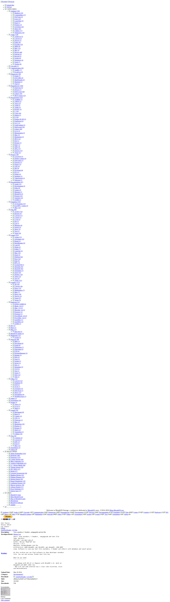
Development (79, 512)
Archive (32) (18, 211)
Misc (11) (17, 446)
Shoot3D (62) (18, 269)
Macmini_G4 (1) (19, 310)
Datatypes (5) (18, 88)
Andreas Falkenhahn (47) (18, 463)
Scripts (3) (13, 402)
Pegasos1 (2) (18, 312)
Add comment (5, 600)
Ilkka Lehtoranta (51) (17, 461)
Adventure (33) (19, 239)
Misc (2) (17, 422)
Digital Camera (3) (20, 158)
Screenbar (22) (19, 27)
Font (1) (17, 444)
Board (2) (17, 241)
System (97, 514)
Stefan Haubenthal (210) (18, 453)
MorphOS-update (25, 514)
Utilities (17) (18, 31)
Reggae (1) (17, 143)
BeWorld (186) (15, 455)
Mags (6, 514)
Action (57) (18, 237)
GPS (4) (17, 166)
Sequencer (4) (18, 60)
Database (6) (18, 383)
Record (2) (17, 56)
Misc (13, 514)
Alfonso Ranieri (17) (17, 487)
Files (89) (13, 210)
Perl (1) (16, 141)
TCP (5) (17, 369)
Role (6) (17, 261)
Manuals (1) (18, 192)
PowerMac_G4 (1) (20, 318)
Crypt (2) (17, 219)
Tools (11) (17, 152)
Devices (91, 512)
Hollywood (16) (19, 127)
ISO (167, 512)
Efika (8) (17, 188)
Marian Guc (17, 534)
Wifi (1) (16, 377)
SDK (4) (17, 147)
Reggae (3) (17, 428)
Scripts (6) (17, 58)
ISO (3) (12, 326)
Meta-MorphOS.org (16, 497)
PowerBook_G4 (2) (20, 316)
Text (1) (16, 231)
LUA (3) (17, 131)
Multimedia (38, 514)
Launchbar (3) (18, 21)
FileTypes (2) (18, 17)
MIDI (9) (17, 46)
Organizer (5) (18, 389)
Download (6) (18, 343)
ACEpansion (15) (20, 204)
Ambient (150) (15, 11)
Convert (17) (18, 215)
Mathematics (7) (19, 290)
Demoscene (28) (15, 74)
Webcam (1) (18, 180)
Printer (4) (17, 174)
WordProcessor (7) (20, 396)
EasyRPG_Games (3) (21, 206)
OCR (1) (17, 387)
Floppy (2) (17, 164)
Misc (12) (17, 48)
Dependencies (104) (16, 86)
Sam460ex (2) (18, 322)
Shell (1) (17, 408)
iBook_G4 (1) (18, 306)
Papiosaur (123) (15, 457)
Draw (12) (17, 288)
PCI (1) (16, 172)
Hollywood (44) (19, 92)
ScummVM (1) (19, 265)
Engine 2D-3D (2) (20, 119)
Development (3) (19, 186)
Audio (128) (14, 34)
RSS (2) (17, 357)
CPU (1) (17, 418)
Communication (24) (17, 68)
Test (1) (16, 371)
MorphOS (91, 510)
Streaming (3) (18, 367)
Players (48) (18, 52)
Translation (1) (19, 432)
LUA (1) (17, 406)
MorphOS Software (16, 503)
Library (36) (18, 93)
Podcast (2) (18, 54)
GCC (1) (17, 123)
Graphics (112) (15, 282)
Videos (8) (13, 449)
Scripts (89, 514)
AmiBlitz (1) (18, 99)
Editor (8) (17, 42)
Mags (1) (13, 328)
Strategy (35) (18, 274)
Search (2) (17, 227)
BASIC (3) (17, 109)
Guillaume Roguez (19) (17, 483)
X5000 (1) (17, 200)
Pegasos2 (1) (18, 314)
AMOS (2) (17, 101)
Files (127, 512)
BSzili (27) (13, 471)
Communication (38, 512)
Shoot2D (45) (18, 267)
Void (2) (17, 84)
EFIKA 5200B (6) (20, 304)
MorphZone (14, 501)
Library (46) (18, 129)
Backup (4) (18, 213)
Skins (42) (17, 29)
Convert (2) (18, 38)
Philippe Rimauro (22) (17, 477)
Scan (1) (17, 359)
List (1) (16, 223)
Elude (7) (17, 76)
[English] (4, 1)
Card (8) (17, 245)
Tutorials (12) (18, 198)
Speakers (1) (18, 176)
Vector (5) (17, 300)
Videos (126, 514)
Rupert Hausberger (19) (17, 481)
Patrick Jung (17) (15, 491)
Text (106, 514)
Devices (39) (14, 154)
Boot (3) (17, 414)
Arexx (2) (17, 103)
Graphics (146, 512)
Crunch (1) (17, 217)
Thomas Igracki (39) (16, 467)
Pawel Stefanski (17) (17, 489)
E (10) (16, 117)
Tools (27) (17, 298)
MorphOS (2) (18, 194)
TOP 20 (9, 7)
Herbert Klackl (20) (16, 479)
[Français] (10, 1)
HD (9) (16, 168)
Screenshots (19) (15, 400)
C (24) (16, 111)
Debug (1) (17, 115)
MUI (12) (17, 139)
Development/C (18, 574)
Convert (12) (18, 381)
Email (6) (17, 345)
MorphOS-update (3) (17, 333)
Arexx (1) (17, 404)
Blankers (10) (18, 13)
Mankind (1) (18, 82)
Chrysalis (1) (14, 66)
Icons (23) (17, 19)
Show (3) (17, 229)
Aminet (12, 505)
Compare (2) (18, 438)
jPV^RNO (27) (15, 469)
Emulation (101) (15, 202)
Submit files (10, 5)
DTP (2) (17, 385)
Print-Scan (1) (18, 390)
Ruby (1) (17, 145)
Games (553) (14, 235)
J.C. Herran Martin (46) (17, 465)
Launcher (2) (18, 251)
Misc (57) (13, 330)
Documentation (104, 512)
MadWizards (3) (19, 80)
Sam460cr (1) (18, 320)
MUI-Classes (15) (20, 95)
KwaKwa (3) (18, 72)
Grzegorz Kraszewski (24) (18, 473)
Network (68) (14, 339)
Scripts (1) (17, 337)
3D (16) (16, 284)
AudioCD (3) (18, 36)
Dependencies (65, 512)
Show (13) (17, 392)
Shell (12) (17, 430)
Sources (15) (18, 151)
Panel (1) (17, 23)
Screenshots (78, 514)
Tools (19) (17, 233)
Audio (16, 512)
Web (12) (17, 375)
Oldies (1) (13, 398)
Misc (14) (17, 208)
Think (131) (18, 280)
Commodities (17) (20, 15)
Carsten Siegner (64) (16, 459)
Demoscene (52, 512)
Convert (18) (18, 286)
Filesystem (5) (18, 349)
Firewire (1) (18, 162)
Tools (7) (17, 62)
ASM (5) (17, 105)
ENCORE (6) (18, 78)
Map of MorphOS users (17, 499)
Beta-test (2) (18, 331)
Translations (116, 514)
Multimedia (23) (15, 335)
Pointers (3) (18, 25)
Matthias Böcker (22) (17, 475)
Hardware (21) (15, 302)
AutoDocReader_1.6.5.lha (9, 530)
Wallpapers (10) (19, 33)
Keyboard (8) (18, 170)
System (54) (14, 410)
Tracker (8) (17, 64)
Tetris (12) (17, 276)
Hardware (158, 512)
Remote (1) (18, 355)
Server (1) (17, 363)
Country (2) (18, 416)
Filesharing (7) (19, 347)
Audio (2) (17, 107)
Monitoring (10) (19, 424)
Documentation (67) (16, 182)
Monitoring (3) (19, 137)
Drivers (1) (17, 40)
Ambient (5, 512)
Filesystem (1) (18, 160)
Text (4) (16, 278)
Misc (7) (17, 292)
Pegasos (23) (18, 196)
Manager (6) (18, 225)
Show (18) (17, 294)
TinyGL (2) (18, 296)
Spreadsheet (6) (19, 394)
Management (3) (19, 133)
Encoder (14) (18, 44)
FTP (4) (16, 351)
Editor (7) (17, 249)
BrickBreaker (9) (19, 243)
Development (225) (16, 97)
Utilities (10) (18, 434)
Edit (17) (17, 442)
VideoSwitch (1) (19, 178)
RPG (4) (17, 263)
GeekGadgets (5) (19, 125)
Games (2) (17, 190)
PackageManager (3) (20, 353)
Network (50, 514)
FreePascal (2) (18, 121)
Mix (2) (16, 50)
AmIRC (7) (18, 70)
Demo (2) (17, 247)
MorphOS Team (15, 495)
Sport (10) (17, 272)
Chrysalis (26, 512)
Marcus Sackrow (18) (17, 485)
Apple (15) (17, 184)
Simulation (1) (18, 270)
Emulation (116, 512)
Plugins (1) (17, 426)
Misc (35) (17, 253)
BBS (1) (17, 341)
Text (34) (13, 436)
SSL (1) (16, 365)
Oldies (68, 514)
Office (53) (14, 379)
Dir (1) (16, 221)
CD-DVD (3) (18, 156)
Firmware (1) (18, 420)
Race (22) (17, 259)
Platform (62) (18, 257)
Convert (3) (18, 440)
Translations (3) (15, 448)
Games (135, 512)
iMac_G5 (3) (18, 308)
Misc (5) (17, 135)
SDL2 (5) (17, 149)
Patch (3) (17, 255)
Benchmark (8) (19, 412)
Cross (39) (17, 113)
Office (59, 514)
